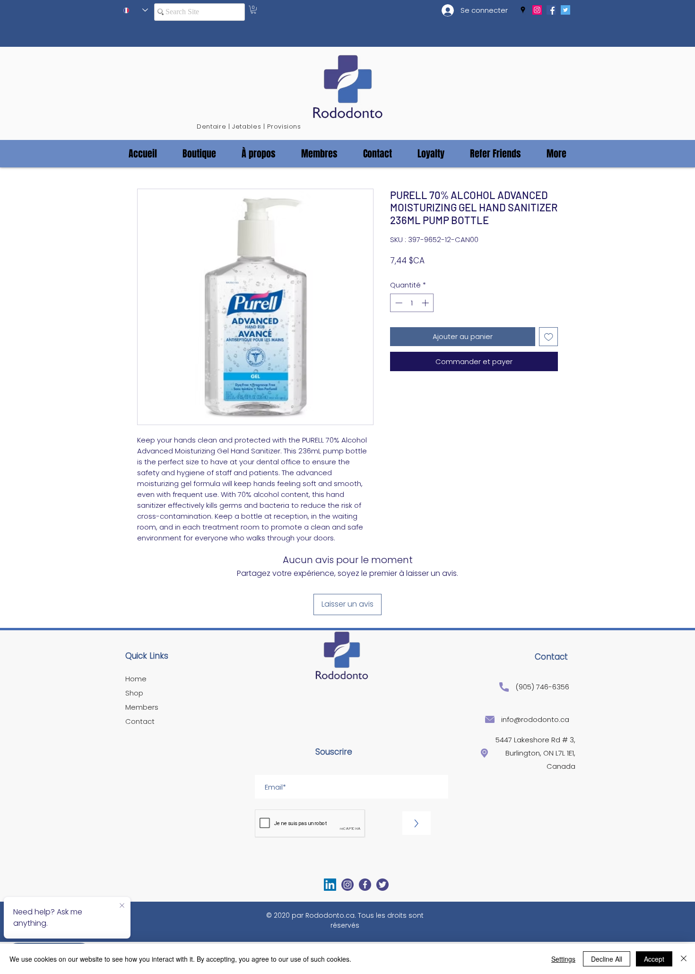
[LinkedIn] (330, 884)
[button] (253, 10)
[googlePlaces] (523, 10)
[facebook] (551, 10)
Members (141, 707)
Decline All (606, 959)
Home (136, 679)
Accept (654, 959)
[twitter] (565, 10)
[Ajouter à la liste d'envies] (548, 337)
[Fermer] (683, 958)
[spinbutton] (412, 303)
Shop (134, 693)
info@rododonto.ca (535, 719)
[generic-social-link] (537, 10)
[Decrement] (397, 303)
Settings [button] (563, 959)
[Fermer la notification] (122, 906)
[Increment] (426, 303)
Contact (140, 721)
